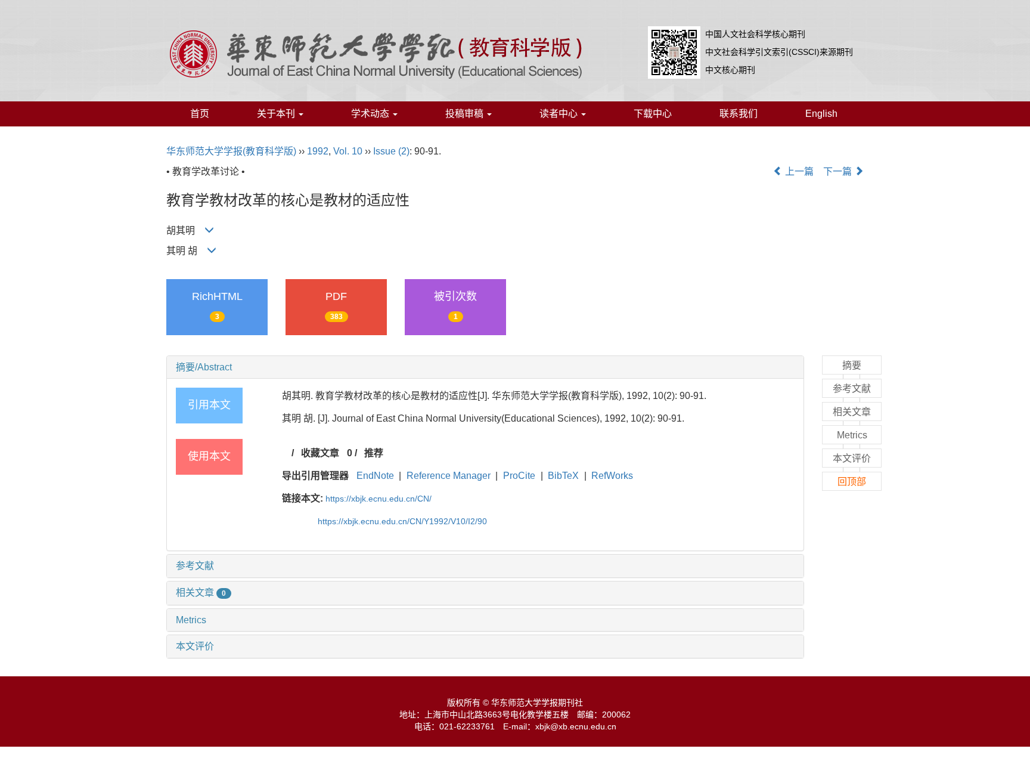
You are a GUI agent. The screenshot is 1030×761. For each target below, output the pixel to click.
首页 (199, 114)
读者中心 (559, 114)
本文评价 (195, 646)
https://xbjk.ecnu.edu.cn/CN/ (378, 498)
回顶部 (851, 482)
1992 (317, 151)
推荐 (373, 453)
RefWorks (612, 476)
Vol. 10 (347, 151)
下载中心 (653, 114)
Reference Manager (449, 476)
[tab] (485, 367)
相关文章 (201, 592)
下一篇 (838, 171)
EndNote (375, 476)
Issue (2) (391, 151)
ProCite (519, 476)
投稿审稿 (465, 114)
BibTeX (563, 476)
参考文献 (195, 566)
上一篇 (798, 171)
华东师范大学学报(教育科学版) (231, 151)
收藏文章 (320, 453)
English (821, 114)
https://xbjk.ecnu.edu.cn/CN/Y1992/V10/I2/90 (402, 521)
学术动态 (371, 114)
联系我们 (738, 114)
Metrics (191, 620)
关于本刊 (277, 114)
